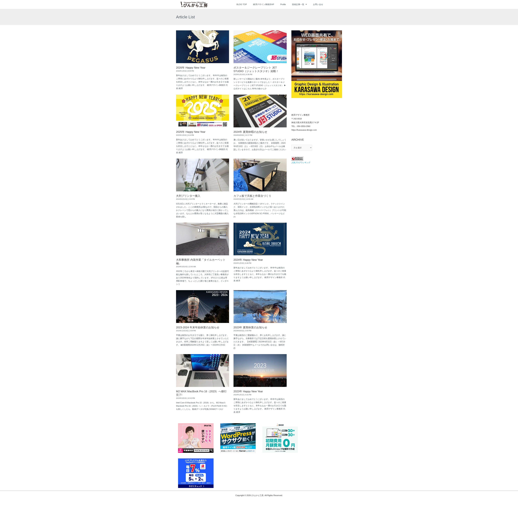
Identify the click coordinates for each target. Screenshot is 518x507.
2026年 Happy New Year (190, 67)
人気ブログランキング (300, 163)
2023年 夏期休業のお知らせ (250, 327)
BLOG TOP (241, 4)
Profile (283, 4)
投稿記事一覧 (298, 4)
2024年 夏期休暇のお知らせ (250, 131)
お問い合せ (318, 4)
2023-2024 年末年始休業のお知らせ (197, 327)
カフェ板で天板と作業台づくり (252, 195)
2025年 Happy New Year (190, 131)
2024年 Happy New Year (248, 259)
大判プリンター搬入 (188, 195)
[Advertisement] (316, 186)
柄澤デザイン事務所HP (263, 4)
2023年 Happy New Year (248, 391)
